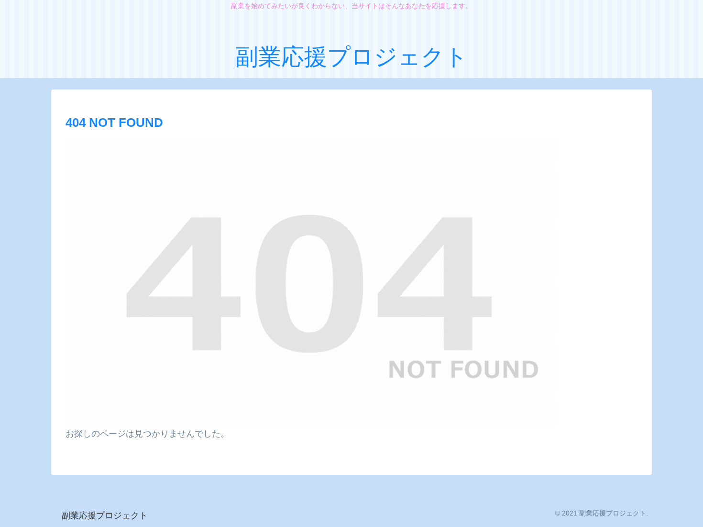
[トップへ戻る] (688, 512)
